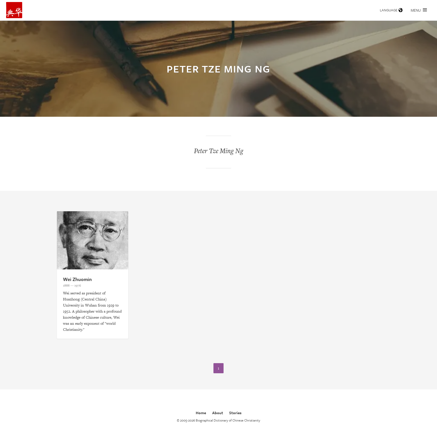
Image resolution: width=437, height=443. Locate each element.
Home (201, 412)
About (217, 412)
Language (389, 10)
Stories (235, 412)
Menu (416, 10)
